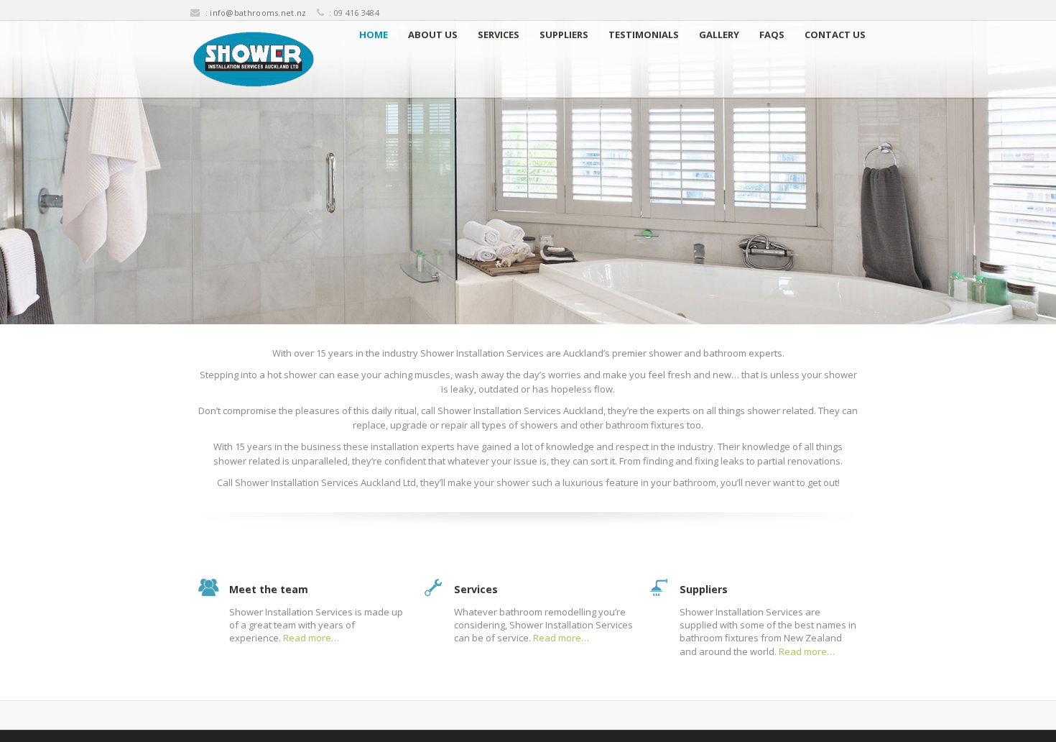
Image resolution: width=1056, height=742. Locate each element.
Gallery (719, 34)
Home (373, 34)
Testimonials (643, 34)
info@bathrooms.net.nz (258, 12)
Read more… (311, 637)
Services (498, 34)
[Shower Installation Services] (253, 59)
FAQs (771, 34)
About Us (433, 34)
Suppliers (563, 34)
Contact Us (835, 34)
